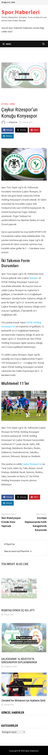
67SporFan (13, 122)
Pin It (36, 130)
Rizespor (34, 277)
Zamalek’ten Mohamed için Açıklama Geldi (23, 700)
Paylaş (9, 130)
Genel (12, 104)
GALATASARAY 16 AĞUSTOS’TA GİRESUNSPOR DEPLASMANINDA (19, 660)
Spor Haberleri (20, 12)
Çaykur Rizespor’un (32, 464)
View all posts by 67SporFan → (18, 551)
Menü (8, 44)
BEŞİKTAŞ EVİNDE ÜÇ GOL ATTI (17, 610)
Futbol (4, 104)
